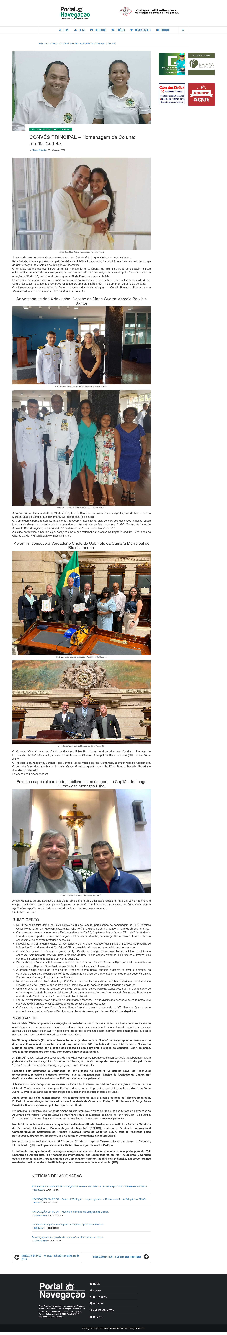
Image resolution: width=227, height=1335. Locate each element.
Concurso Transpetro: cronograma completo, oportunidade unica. (68, 1224)
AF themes (139, 1328)
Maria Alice (38, 1202)
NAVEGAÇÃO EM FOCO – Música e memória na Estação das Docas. (70, 1211)
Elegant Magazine (124, 1328)
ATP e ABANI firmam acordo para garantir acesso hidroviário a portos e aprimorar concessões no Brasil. (90, 1186)
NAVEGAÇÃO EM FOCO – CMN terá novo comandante (117, 1256)
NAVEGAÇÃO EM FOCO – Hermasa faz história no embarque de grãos (50, 1257)
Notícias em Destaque (62, 129)
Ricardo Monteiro (39, 150)
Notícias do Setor (40, 1215)
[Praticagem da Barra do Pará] (151, 11)
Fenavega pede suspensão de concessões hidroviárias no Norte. (68, 1237)
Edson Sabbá (38, 1190)
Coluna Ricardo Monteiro (41, 129)
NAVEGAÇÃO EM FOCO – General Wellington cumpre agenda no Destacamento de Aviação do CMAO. (89, 1199)
